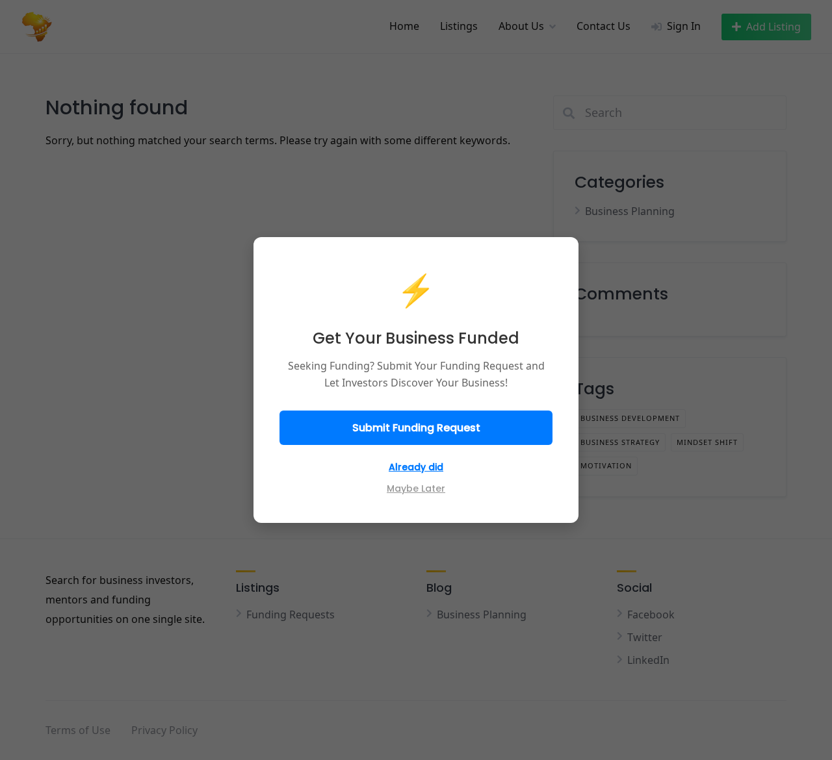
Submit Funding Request (416, 427)
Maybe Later (416, 488)
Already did (416, 467)
